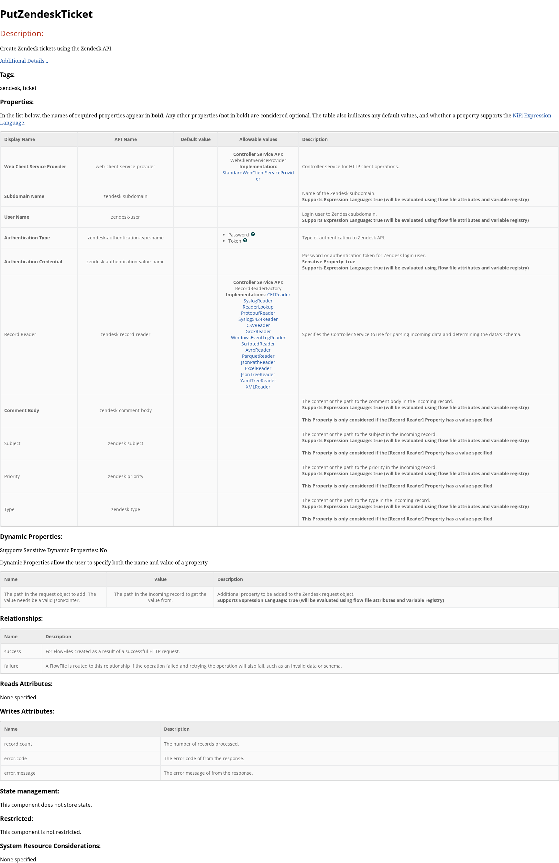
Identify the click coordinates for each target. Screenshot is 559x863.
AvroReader (258, 350)
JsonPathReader (258, 362)
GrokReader (258, 331)
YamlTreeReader (258, 380)
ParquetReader (258, 356)
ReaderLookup (258, 307)
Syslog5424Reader (258, 319)
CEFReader (278, 294)
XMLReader (258, 387)
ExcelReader (258, 368)
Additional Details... (24, 60)
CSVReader (258, 325)
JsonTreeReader (258, 374)
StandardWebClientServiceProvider (258, 175)
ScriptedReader (258, 344)
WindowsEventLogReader (258, 337)
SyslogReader (258, 301)
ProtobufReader (258, 313)
